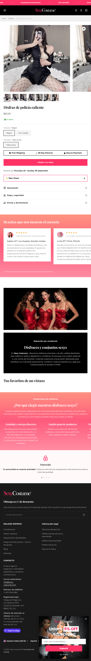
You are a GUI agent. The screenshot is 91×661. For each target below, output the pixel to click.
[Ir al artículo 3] (23, 98)
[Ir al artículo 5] (39, 98)
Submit (64, 648)
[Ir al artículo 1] (7, 98)
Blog (6, 549)
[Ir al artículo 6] (47, 98)
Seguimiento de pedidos (15, 538)
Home (4, 18)
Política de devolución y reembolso (52, 535)
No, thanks (64, 654)
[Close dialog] (86, 619)
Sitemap (7, 553)
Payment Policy (49, 549)
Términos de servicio (51, 529)
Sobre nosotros (10, 534)
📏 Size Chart (12, 178)
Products (11, 18)
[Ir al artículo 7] (55, 98)
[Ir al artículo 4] (31, 98)
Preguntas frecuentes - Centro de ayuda (17, 543)
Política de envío (49, 545)
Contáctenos (9, 529)
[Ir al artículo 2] (15, 98)
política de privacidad (51, 541)
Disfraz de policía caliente (24, 18)
